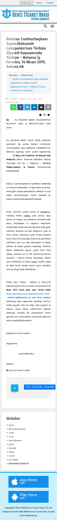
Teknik (11, 452)
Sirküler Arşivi (27, 75)
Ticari (11, 437)
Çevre (11, 444)
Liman (11, 433)
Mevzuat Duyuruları (17, 429)
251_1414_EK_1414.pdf (40, 386)
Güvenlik (12, 448)
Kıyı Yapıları (13, 460)
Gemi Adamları (15, 440)
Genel (11, 425)
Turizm (11, 456)
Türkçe (39, 3)
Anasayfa (13, 75)
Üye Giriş (27, 3)
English (50, 3)
